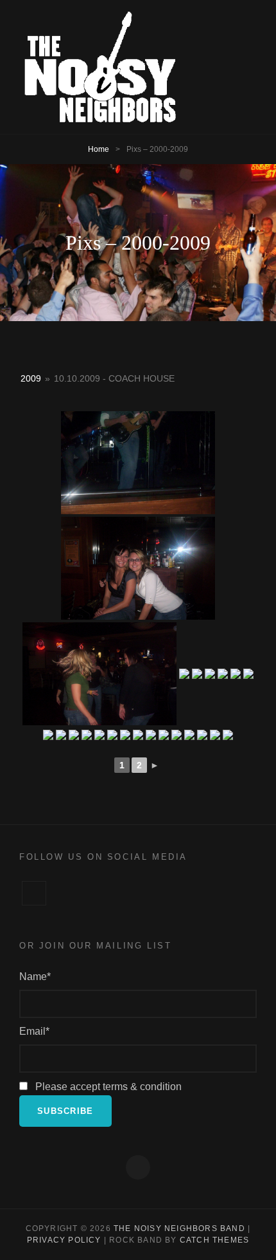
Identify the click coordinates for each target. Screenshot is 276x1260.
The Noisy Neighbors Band (179, 1228)
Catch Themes (214, 1240)
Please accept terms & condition (107, 1086)
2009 (31, 378)
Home (98, 149)
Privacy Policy (64, 1240)
